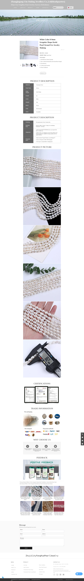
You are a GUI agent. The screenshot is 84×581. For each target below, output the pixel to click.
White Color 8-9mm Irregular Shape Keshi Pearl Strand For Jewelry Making (52, 34)
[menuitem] (30, 7)
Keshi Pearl (34, 34)
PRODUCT (18, 34)
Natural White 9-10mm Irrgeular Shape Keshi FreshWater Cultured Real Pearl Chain (40, 482)
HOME (13, 34)
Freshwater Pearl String (26, 34)
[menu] (30, 7)
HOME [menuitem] (15, 7)
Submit (26, 548)
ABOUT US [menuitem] (22, 7)
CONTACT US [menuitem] (45, 7)
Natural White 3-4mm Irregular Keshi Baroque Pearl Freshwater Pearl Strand (37, 483)
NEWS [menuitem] (37, 7)
